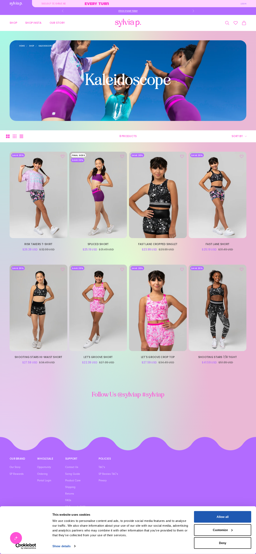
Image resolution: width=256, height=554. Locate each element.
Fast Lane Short (217, 244)
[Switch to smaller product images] (14, 136)
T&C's (102, 467)
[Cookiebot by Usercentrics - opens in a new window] (25, 546)
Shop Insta (33, 23)
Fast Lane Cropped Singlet (158, 244)
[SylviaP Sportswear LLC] (128, 23)
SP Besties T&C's (108, 474)
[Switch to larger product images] (8, 136)
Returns (69, 493)
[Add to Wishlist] (62, 156)
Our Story (57, 23)
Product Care (73, 480)
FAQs (68, 500)
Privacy (103, 480)
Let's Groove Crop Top (158, 357)
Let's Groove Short (98, 357)
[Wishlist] (236, 23)
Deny (222, 543)
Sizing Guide (72, 474)
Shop (13, 23)
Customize (220, 529)
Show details (61, 546)
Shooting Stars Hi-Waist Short (38, 357)
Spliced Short (98, 244)
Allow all (223, 516)
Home (22, 46)
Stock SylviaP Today (128, 11)
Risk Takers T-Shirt (38, 244)
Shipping (70, 487)
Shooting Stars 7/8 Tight (217, 357)
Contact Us (71, 467)
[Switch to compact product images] (21, 136)
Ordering (42, 474)
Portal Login (44, 480)
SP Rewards (17, 474)
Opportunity (44, 467)
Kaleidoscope (45, 46)
